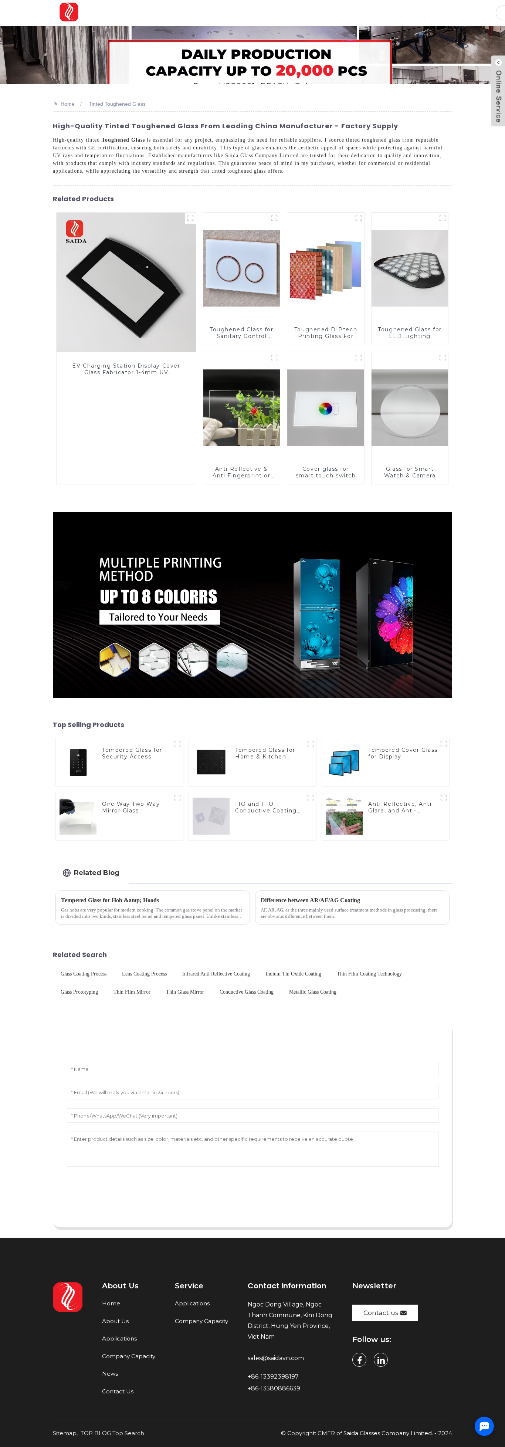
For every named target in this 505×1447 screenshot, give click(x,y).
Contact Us (117, 1391)
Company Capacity (128, 1356)
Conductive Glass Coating (247, 992)
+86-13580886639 (275, 1388)
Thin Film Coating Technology (369, 974)
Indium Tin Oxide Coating (293, 974)
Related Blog (96, 872)
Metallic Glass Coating (312, 992)
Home (68, 104)
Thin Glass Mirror (185, 992)
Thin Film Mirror (131, 992)
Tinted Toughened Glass (117, 104)
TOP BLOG (95, 1433)
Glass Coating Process (83, 974)
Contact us (381, 1312)
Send (252, 1199)
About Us (115, 1321)
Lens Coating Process (144, 974)
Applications (119, 1338)
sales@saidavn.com (276, 1358)
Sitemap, (66, 1433)
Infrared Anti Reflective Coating (216, 974)
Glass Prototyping (79, 992)
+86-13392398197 (273, 1376)
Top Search (128, 1433)
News (110, 1373)
